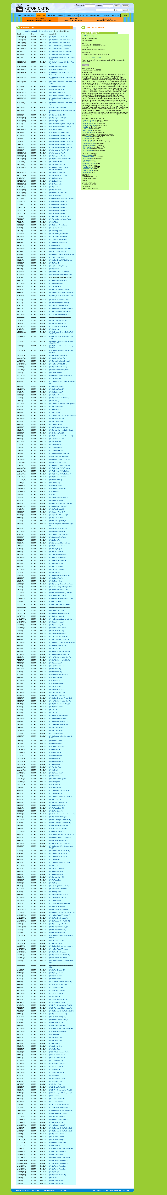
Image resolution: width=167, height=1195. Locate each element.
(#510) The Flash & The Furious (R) (61, 436)
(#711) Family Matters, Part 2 (58, 239)
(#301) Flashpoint (55, 787)
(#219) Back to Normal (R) (58, 802)
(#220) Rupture (54, 865)
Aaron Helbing (87, 155)
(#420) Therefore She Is (57, 546)
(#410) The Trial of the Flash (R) (59, 575)
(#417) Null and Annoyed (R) (58, 515)
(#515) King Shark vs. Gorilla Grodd (61, 430)
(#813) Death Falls (55, 178)
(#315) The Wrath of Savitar (58, 718)
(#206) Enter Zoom (55, 943)
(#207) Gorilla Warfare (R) (58, 828)
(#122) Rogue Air (55, 1043)
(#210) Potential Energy (57, 906)
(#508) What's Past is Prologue (59, 465)
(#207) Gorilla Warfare (56, 940)
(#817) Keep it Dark (55, 162)
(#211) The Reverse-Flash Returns (60, 903)
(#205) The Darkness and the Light (60, 946)
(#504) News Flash (55, 486)
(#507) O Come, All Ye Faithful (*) (60, 474)
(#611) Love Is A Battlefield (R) (59, 314)
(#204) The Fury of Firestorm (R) (60, 837)
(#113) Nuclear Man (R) (57, 1072)
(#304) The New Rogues (57, 779)
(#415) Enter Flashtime (56, 569)
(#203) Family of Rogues (57, 952)
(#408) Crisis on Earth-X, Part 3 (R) (60, 503)
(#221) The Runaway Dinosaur (59, 862)
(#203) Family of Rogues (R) (58, 840)
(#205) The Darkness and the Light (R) (62, 834)
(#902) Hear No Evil (55, 129)
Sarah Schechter (88, 170)
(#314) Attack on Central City (58, 721)
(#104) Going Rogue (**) (57, 1151)
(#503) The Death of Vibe (57, 488)
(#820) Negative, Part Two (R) (59, 150)
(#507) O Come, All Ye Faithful (59, 471)
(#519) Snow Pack (55, 409)
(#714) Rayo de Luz (55, 228)
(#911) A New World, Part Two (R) (60, 46)
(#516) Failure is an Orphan (58, 427)
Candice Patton (88, 122)
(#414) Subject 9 (54, 572)
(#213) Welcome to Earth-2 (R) (59, 889)
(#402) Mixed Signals (56, 625)
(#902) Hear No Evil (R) (57, 89)
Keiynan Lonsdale (89, 143)
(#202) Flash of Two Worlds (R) (59, 843)
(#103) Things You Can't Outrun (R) (61, 1028)
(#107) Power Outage (56, 1140)
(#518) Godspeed (55, 412)
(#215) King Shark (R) (56, 877)
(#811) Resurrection (55, 184)
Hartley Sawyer (88, 140)
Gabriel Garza (87, 162)
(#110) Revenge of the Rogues (59, 1107)
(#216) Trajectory (55, 883)
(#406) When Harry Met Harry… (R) (61, 598)
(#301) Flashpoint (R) (56, 683)
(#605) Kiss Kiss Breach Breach (59, 361)
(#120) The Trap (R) (55, 979)
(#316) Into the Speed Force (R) (59, 651)
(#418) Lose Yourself (56, 552)
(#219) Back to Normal (56, 868)
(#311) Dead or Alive (56, 733)
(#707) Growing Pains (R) (57, 251)
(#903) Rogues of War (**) (58, 118)
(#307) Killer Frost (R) (56, 666)
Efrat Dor (85, 127)
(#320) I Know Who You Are (58, 695)
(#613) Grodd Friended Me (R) (59, 300)
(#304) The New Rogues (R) (58, 675)
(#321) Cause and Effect (57, 692)
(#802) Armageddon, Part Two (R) (60, 144)
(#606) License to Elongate (58, 355)
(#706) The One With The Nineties (60, 260)
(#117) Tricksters (54, 1075)
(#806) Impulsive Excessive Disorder (61, 198)
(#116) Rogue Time (55, 1081)
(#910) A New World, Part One (59, 54)
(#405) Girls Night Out (56, 616)
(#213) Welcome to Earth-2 (58, 897)
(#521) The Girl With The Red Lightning (62, 404)
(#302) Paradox (54, 785)
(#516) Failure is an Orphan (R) (59, 398)
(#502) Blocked (54, 491)
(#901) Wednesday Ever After (59, 132)
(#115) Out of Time (55, 1084)
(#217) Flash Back (55, 880)
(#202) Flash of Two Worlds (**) (59, 955)
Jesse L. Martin (88, 130)
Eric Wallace (87, 160)
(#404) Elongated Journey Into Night (61, 619)
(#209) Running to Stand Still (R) (60, 820)
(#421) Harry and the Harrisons (59, 543)
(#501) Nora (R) (54, 483)
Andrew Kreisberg (88, 157)
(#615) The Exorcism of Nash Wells (61, 308)
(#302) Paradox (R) (55, 680)
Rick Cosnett (87, 149)
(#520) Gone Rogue (56, 407)
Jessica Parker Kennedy (91, 142)
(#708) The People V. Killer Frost (60, 248)
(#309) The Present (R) (57, 741)
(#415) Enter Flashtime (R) (58, 560)
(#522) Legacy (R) (55, 378)
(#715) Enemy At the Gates (58, 225)
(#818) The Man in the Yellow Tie (60, 159)
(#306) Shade (53, 770)
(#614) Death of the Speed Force (60, 311)
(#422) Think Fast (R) (56, 500)
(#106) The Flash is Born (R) (58, 1020)
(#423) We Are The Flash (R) (58, 497)
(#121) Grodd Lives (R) (57, 976)
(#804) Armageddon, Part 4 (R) (59, 138)
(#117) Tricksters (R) (56, 987)
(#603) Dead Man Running (58, 367)
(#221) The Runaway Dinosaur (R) (60, 796)
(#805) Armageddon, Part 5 (58, 201)
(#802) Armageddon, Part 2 (58, 210)
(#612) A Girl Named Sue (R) (58, 306)
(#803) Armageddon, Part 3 (58, 207)
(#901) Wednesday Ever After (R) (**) (61, 124)
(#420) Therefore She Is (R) (58, 506)
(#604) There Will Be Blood (58, 364)
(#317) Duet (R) (54, 648)
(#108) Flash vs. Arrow (56, 1134)
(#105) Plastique (54, 1145)
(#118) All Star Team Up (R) (58, 985)
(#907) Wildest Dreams (57, 92)
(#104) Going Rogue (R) (57, 1025)
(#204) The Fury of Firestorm (58, 949)
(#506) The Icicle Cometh (57, 477)
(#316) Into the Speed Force (58, 716)
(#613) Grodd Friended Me (58, 320)
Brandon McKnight (89, 120)
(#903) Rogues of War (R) (57, 107)
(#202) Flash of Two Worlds (58, 958)
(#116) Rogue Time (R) (57, 990)
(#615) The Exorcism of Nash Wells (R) (62, 292)
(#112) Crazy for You (56, 1102)
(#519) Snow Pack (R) (56, 389)
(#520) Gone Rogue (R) (57, 386)
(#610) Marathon (54, 329)
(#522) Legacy (54, 401)
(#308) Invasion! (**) (56, 761)
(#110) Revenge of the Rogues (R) (60, 1008)
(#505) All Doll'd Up (55, 480)
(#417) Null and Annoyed (57, 555)
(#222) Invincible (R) (56, 793)
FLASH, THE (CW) (88, 36)
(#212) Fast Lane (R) (56, 811)
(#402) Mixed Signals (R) (57, 531)
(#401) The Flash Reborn (57, 628)
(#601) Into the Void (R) (57, 358)
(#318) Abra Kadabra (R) (57, 645)
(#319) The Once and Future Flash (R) (62, 642)
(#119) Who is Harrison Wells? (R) (60, 982)
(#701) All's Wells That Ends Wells (60, 275)
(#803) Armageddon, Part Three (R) (61, 141)
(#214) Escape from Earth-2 (58, 895)
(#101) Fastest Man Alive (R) (58, 1163)
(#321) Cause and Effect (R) (58, 636)
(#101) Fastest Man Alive (57, 1169)
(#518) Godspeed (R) (56, 392)
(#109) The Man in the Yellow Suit (60, 1128)
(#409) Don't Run (55, 601)
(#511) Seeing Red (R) (56, 433)
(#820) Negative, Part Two (58, 153)
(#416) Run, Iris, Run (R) (57, 518)
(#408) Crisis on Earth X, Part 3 (59, 607)
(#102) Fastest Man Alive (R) (58, 1031)
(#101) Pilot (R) (54, 1034)
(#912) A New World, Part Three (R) (61, 40)
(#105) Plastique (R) (56, 1023)
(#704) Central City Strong (58, 266)
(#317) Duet (53, 710)
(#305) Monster (54, 776)
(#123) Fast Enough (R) (57, 970)
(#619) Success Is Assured (58, 280)
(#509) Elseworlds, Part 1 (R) (58, 456)
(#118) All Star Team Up (57, 1055)
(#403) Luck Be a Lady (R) (58, 528)
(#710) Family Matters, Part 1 (58, 242)
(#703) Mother (54, 269)
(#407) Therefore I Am (56, 610)
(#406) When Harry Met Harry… (59, 613)
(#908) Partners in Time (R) (58, 67)
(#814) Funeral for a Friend (58, 175)
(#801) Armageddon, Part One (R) (60, 147)
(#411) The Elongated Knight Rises (60, 587)
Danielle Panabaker (89, 125)
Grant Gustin (87, 129)
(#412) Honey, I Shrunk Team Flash (61, 584)
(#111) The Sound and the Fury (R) (60, 1005)
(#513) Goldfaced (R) (56, 421)
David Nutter (87, 158)
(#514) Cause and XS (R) (57, 418)
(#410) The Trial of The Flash (58, 590)
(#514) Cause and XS (56, 439)
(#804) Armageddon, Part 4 (58, 204)
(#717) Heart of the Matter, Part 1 (60, 219)
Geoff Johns (86, 165)
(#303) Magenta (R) (55, 677)
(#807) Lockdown (55, 196)
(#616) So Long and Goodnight (59, 289)
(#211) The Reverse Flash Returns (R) (62, 814)
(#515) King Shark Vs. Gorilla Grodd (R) (62, 415)
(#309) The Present (55, 755)
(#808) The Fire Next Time (58, 193)
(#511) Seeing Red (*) (56, 450)
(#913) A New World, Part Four (59, 37)
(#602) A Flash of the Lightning (59, 370)
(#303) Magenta (54, 782)
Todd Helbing (87, 172)
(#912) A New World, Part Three (59, 43)
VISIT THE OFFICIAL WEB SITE (92, 57)
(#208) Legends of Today (57, 930)
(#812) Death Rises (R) (57, 165)
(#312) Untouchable (56, 730)
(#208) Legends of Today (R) (58, 826)
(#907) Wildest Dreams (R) (58, 69)
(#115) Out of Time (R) (56, 993)
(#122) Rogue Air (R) (56, 973)
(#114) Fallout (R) (55, 996)
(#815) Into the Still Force (57, 172)
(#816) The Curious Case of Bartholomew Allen (58, 168)
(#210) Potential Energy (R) (58, 817)
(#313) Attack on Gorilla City (58, 724)
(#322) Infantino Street (56, 689)
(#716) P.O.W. (53, 222)
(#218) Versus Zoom (56, 871)
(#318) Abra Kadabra (56, 707)
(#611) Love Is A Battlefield (58, 326)
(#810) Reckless (54, 187)
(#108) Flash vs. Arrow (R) (58, 1113)
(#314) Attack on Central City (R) (60, 657)
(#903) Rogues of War (56, 121)
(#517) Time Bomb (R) (56, 395)
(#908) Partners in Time (57, 86)
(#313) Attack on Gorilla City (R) (59, 660)
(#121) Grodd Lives (55, 1046)
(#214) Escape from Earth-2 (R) (59, 886)
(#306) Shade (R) (55, 669)
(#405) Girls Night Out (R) (57, 521)
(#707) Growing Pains (56, 257)
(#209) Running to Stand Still (58, 924)
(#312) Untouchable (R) (57, 727)
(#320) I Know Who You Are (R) (59, 639)
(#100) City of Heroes (56, 1181)
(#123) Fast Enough (55, 1037)
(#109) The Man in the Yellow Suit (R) (61, 1011)
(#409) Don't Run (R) (56, 578)
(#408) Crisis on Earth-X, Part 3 (59, 604)
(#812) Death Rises (55, 181)
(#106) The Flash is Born (57, 1143)
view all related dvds (30, 31)
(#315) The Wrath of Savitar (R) (59, 654)
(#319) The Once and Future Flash (60, 698)
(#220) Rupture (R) (55, 799)
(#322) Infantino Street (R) (58, 634)
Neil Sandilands (88, 147)
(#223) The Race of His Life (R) (59, 790)
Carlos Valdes (87, 137)
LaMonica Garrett (88, 145)
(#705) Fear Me (54, 263)
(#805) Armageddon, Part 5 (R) (59, 135)
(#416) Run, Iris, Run (56, 566)
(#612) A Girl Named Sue (57, 323)
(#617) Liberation (55, 286)
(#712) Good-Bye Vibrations (58, 234)
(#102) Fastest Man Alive (57, 1166)
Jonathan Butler (88, 169)
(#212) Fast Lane (55, 900)
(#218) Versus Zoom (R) (57, 805)
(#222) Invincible (54, 859)
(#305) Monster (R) (55, 672)
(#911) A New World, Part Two (59, 49)
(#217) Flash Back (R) (56, 808)
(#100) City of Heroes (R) (57, 1175)
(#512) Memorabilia (55, 445)
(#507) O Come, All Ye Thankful (59, 468)
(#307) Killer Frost (55, 767)
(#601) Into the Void (55, 373)
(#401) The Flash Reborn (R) (58, 534)
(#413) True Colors (55, 581)
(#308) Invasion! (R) (55, 663)
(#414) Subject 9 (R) (56, 563)
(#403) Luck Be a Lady (56, 622)
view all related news (45, 31)
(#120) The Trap (54, 1049)
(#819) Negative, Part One (58, 156)
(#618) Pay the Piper (56, 283)
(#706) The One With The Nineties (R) (61, 254)
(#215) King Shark (55, 892)
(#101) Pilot (53, 1178)
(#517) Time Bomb (55, 424)
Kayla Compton (88, 132)
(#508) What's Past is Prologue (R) (60, 376)
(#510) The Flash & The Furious (59, 453)
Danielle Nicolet (88, 123)
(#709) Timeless (54, 245)
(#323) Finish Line (55, 686)
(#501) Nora (53, 494)
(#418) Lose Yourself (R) (57, 512)
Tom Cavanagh (88, 150)
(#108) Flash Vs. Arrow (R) (58, 1014)
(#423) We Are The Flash (57, 537)
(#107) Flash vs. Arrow (56, 1137)
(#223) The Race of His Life (58, 854)
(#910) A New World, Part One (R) (60, 51)
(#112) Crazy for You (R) (57, 1002)
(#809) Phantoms (55, 190)
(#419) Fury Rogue (55, 549)
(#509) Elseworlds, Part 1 (57, 462)
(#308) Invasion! (54, 758)
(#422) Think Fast (55, 540)
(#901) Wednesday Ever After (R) (60, 95)
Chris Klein (86, 138)
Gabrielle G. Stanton (89, 163)
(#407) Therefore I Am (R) (57, 596)
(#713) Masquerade (55, 231)
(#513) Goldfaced (55, 442)
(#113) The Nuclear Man (57, 1099)
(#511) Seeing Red (55, 447)
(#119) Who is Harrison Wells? (59, 1052)
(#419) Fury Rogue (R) (56, 509)
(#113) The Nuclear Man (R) (58, 999)
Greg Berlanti (87, 167)
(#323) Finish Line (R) (56, 631)
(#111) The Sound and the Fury (59, 1104)
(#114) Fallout (53, 1096)
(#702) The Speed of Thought (59, 272)
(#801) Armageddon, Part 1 (58, 213)
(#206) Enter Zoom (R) (56, 831)
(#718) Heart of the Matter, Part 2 (60, 216)
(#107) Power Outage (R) (57, 1017)
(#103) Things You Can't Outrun (59, 1157)
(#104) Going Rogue (56, 1154)
